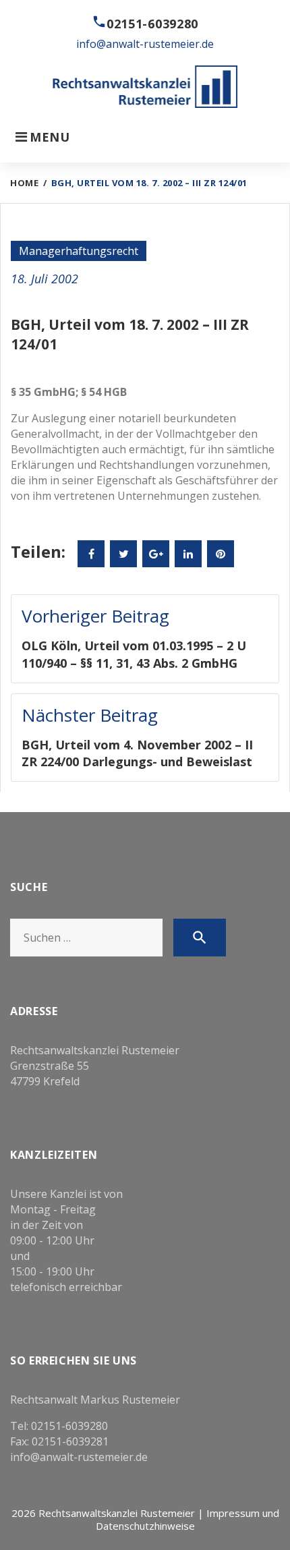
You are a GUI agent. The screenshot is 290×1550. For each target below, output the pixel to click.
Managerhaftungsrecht (78, 250)
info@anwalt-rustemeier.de (145, 43)
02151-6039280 (152, 24)
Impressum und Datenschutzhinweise (187, 1519)
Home (24, 183)
